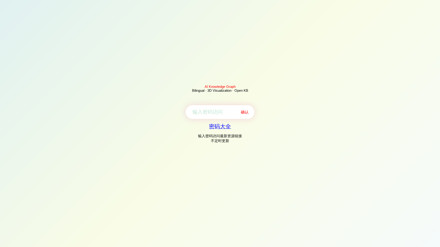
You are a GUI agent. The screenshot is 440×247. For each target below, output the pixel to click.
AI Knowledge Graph (220, 87)
